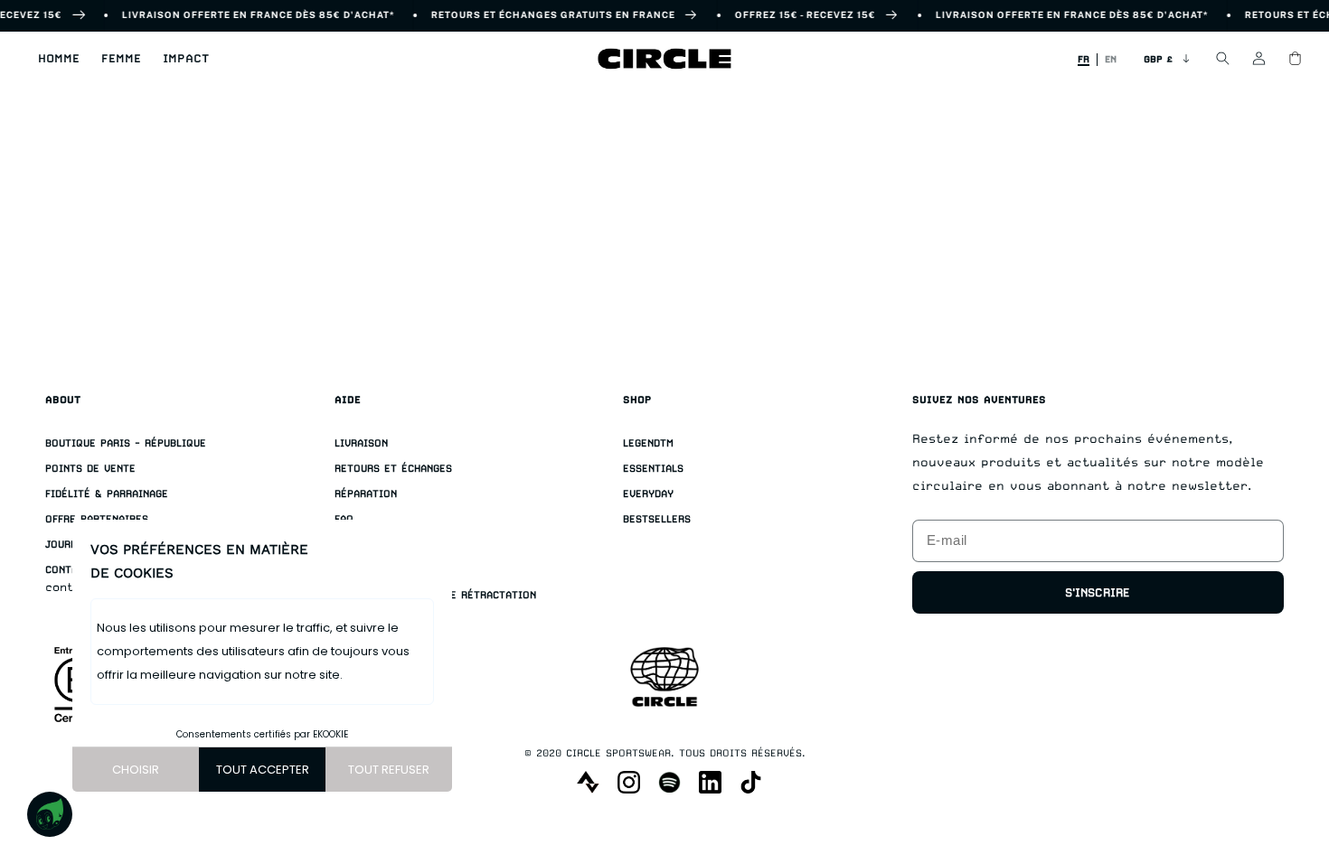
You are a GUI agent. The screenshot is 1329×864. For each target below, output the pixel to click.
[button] (58, 59)
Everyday (648, 494)
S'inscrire (1097, 592)
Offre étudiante (380, 544)
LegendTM (648, 443)
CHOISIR (135, 769)
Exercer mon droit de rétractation (435, 595)
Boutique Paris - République (125, 443)
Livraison (361, 443)
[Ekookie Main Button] (49, 814)
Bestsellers (657, 519)
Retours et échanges (393, 468)
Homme (59, 58)
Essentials (653, 468)
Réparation (366, 494)
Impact (186, 58)
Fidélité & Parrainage (106, 494)
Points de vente (90, 468)
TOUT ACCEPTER (262, 769)
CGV (344, 570)
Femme (121, 58)
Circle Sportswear (618, 753)
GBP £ (1158, 58)
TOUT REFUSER (388, 769)
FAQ (344, 519)
